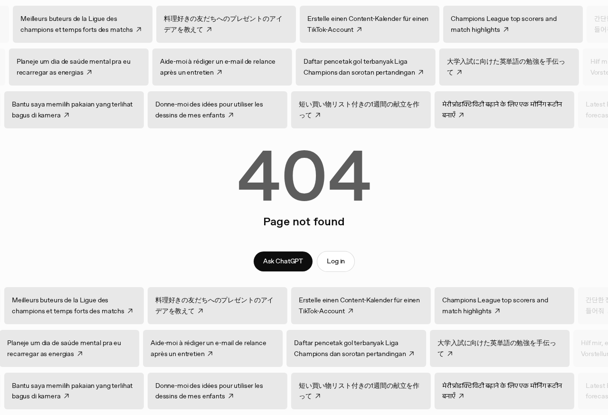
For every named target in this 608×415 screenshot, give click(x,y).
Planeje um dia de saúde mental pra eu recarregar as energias (63, 67)
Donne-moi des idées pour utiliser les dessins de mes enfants (220, 109)
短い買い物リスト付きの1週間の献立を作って (370, 109)
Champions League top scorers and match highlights (515, 24)
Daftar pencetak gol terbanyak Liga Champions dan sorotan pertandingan (348, 67)
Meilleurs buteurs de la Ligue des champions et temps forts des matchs (87, 24)
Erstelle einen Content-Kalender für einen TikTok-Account (378, 24)
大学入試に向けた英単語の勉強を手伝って (495, 67)
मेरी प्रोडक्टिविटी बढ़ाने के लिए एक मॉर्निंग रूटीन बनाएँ (513, 109)
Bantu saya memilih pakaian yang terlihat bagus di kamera (83, 109)
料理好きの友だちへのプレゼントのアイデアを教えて (234, 24)
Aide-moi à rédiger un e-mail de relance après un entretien (207, 67)
